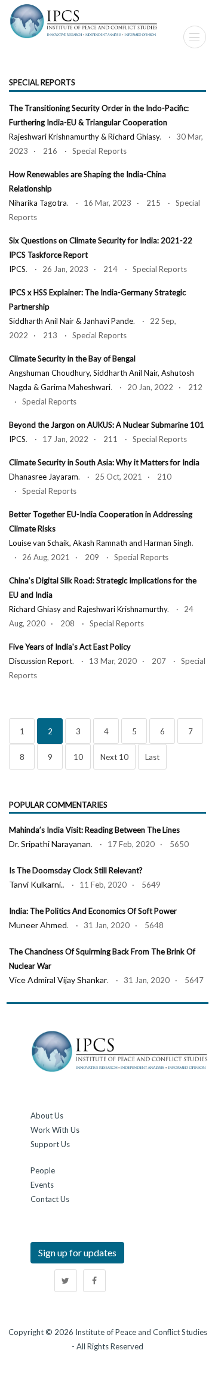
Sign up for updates (77, 1252)
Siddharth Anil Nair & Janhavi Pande (71, 321)
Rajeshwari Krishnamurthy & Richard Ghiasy (84, 136)
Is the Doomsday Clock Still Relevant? (76, 870)
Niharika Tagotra (38, 203)
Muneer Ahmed (38, 925)
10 (78, 757)
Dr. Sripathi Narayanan (50, 844)
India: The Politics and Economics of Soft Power (93, 911)
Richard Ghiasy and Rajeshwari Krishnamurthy (88, 609)
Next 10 (114, 757)
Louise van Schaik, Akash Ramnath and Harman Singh (100, 543)
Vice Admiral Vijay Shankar (58, 980)
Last (152, 757)
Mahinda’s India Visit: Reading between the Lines (94, 830)
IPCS (17, 269)
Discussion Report (40, 661)
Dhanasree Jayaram (43, 476)
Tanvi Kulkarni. (36, 884)
